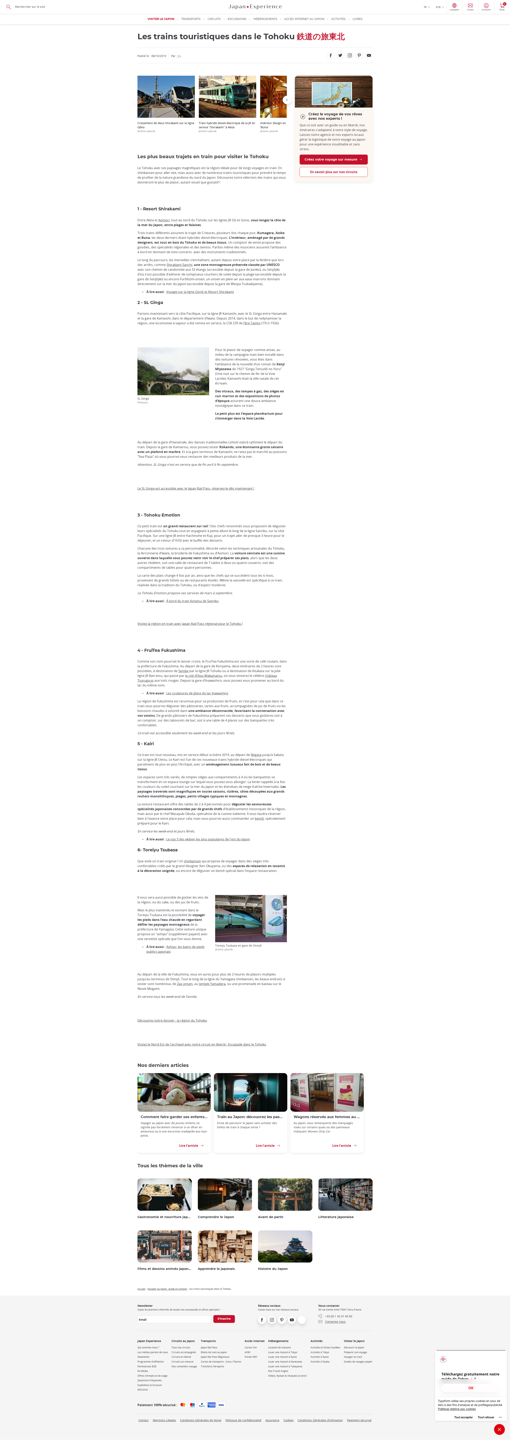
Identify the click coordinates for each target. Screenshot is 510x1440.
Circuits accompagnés (184, 1352)
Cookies (288, 1420)
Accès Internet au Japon (304, 19)
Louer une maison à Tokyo (282, 1352)
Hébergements (265, 19)
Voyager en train (353, 1356)
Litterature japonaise (336, 1217)
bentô (259, 818)
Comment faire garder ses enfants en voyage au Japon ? (174, 1117)
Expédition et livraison (149, 1385)
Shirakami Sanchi (179, 265)
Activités (338, 19)
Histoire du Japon (273, 1268)
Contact (143, 1420)
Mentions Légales (164, 1420)
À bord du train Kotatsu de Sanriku (192, 601)
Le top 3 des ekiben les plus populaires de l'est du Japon (208, 839)
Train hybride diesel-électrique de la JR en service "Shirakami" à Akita (227, 127)
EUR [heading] (438, 7)
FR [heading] (425, 7)
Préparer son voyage (355, 1352)
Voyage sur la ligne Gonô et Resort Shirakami (200, 292)
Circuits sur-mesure (182, 1361)
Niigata (256, 755)
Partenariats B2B (146, 1366)
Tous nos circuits (181, 1347)
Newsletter (143, 1356)
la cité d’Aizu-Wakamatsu (203, 675)
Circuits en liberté (181, 1356)
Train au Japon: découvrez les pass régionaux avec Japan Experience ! (250, 1117)
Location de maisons (279, 1347)
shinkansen (192, 861)
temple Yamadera (212, 984)
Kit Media (142, 1370)
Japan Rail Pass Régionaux (215, 1356)
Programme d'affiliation (150, 1361)
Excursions (237, 19)
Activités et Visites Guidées (325, 1347)
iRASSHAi (142, 1389)
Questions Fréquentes (149, 1380)
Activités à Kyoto (320, 1356)
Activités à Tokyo (320, 1352)
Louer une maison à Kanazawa (285, 1361)
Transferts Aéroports (212, 1366)
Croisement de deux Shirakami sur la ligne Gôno (165, 127)
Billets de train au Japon (214, 1352)
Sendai (183, 671)
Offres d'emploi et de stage (152, 1375)
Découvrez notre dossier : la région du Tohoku (172, 1020)
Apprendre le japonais (216, 1268)
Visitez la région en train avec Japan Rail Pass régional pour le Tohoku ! (190, 623)
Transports (191, 19)
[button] (137, 100)
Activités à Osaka (320, 1361)
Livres (358, 19)
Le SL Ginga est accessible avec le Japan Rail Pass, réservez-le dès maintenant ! (195, 488)
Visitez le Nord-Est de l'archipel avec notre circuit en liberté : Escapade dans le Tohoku (201, 1044)
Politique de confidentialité (243, 1420)
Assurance (272, 1420)
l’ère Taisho (252, 323)
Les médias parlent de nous (152, 1352)
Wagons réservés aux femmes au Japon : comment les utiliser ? (327, 1117)
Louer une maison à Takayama (285, 1366)
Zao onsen (185, 984)
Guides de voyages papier (358, 1361)
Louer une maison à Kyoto (282, 1356)
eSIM (247, 1352)
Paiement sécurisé (359, 1420)
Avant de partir (270, 1217)
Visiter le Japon (161, 19)
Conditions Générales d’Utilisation (320, 1420)
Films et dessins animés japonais (164, 1268)
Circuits (214, 19)
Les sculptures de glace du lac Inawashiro (197, 693)
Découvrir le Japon (354, 1347)
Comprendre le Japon (216, 1217)
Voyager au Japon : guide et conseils (167, 1288)
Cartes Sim (251, 1347)
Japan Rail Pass (209, 1347)
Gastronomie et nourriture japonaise (164, 1217)
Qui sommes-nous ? (148, 1347)
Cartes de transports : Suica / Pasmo (221, 1361)
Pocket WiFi (251, 1356)
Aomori (164, 220)
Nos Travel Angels (278, 1370)
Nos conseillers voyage (184, 1366)
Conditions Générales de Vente (200, 1420)
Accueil (141, 1288)
